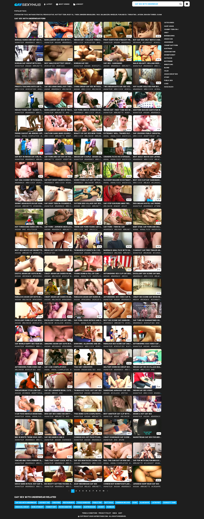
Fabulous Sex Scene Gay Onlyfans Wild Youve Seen (117, 344)
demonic (77, 507)
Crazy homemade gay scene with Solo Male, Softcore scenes (117, 437)
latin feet (156, 502)
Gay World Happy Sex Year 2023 (29, 344)
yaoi (98, 15)
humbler (110, 507)
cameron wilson (123, 502)
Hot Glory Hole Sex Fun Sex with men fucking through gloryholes (147, 87)
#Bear (116, 416)
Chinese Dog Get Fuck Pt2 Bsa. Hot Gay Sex (88, 437)
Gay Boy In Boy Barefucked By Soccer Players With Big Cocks (58, 180)
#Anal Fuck (115, 136)
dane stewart (37, 507)
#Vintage (61, 66)
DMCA (115, 513)
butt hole (109, 502)
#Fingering (37, 276)
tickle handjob (83, 502)
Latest (49, 4)
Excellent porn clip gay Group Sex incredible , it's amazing (58, 320)
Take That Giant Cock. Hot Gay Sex (58, 460)
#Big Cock (40, 42)
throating (132, 15)
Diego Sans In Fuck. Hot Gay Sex (29, 484)
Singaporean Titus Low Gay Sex (29, 390)
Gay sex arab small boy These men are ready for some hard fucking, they (58, 87)
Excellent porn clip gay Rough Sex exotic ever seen (29, 320)
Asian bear (168, 42)
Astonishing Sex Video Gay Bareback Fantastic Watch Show (117, 297)
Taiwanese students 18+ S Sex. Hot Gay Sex (88, 250)
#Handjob (158, 393)
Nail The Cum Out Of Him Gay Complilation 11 (117, 460)
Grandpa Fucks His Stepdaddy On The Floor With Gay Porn (117, 157)
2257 (120, 513)
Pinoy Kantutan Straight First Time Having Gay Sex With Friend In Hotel (117, 40)
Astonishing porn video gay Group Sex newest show (29, 367)
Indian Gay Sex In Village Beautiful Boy (147, 367)
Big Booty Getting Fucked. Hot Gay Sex (58, 484)
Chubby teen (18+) (171, 29)
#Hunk (121, 440)
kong (135, 502)
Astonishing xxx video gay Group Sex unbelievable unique (147, 344)
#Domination (156, 300)
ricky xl (70, 15)
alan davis (144, 502)
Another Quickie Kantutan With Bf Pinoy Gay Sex (147, 110)
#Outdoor (32, 229)
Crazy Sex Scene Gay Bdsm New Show (147, 297)
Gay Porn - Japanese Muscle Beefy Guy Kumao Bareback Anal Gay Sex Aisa (58, 227)
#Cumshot (147, 42)
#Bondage (26, 276)
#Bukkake (137, 42)
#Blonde (118, 229)
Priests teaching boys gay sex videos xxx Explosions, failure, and (29, 87)
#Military (42, 89)
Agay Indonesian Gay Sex (85, 484)
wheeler (113, 15)
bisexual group (22, 507)
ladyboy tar (44, 502)
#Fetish (124, 393)
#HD (98, 42)
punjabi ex (122, 15)
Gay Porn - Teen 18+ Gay (114, 227)
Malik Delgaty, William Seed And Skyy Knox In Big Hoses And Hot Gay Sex (147, 63)
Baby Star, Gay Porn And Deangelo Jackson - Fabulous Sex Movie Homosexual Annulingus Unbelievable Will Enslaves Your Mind (147, 227)
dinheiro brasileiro (88, 15)
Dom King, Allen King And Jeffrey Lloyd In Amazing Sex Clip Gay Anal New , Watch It (88, 344)
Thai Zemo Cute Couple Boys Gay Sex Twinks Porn (88, 414)
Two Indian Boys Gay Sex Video (117, 87)
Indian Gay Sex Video (142, 390)
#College (59, 323)
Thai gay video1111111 (83, 367)
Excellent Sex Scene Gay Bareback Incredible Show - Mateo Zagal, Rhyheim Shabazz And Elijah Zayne (147, 273)
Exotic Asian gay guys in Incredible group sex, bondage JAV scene (29, 273)
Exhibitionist (169, 55)
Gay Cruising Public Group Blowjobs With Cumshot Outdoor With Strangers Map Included (147, 133)
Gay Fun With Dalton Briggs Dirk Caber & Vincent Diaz (147, 460)
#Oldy (124, 206)
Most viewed (64, 4)
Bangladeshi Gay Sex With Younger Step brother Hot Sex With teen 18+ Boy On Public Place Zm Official (58, 40)
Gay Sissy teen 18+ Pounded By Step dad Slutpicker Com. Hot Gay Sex (58, 203)
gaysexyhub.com (101, 516)
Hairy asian (169, 26)
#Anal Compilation (30, 136)
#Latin (129, 346)
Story (166, 77)
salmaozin (105, 15)
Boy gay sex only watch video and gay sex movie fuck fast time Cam (147, 40)
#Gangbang (71, 183)
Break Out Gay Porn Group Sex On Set (58, 250)
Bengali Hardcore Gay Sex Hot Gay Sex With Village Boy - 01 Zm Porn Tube (29, 40)
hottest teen (60, 15)
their (76, 15)
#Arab (47, 89)
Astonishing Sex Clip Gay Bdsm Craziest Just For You (117, 273)
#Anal (17, 136)
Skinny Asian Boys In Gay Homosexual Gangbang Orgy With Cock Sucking (29, 203)
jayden (140, 15)
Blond (166, 68)
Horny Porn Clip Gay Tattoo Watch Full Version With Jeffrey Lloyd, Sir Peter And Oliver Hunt (88, 180)
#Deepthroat (131, 113)
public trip (97, 502)
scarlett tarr (169, 502)
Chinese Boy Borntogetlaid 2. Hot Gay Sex (117, 484)
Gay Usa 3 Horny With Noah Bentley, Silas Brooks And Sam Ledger (29, 180)
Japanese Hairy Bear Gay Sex (146, 484)
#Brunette (37, 66)
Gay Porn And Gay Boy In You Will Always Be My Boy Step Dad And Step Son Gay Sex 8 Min (58, 157)
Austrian (168, 48)
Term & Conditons (89, 513)
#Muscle (93, 229)
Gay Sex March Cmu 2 (54, 437)
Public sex (168, 80)
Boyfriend (168, 61)
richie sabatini (65, 507)
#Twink (157, 206)
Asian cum (168, 39)
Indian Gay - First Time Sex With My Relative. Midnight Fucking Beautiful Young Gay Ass (117, 110)
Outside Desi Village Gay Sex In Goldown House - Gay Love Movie (88, 203)
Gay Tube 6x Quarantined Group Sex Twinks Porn (147, 320)
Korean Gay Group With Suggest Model (29, 63)
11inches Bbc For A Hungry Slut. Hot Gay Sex (29, 460)
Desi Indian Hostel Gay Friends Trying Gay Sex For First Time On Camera (147, 203)
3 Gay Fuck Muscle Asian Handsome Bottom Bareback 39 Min (29, 414)
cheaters (56, 502)
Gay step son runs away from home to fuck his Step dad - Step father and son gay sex (117, 203)
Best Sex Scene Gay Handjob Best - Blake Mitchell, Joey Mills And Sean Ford (117, 320)
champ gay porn (171, 45)
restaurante (68, 502)
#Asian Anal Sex (88, 370)
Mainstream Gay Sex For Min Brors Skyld (147, 437)
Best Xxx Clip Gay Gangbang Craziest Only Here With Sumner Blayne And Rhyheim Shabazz (147, 180)
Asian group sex (171, 74)
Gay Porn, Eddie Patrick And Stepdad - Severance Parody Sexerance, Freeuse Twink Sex (88, 320)
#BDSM (125, 276)
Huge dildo (168, 87)
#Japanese (66, 440)
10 (103, 491)
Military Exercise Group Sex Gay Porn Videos (117, 367)
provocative (48, 15)
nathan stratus (35, 15)
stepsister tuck (21, 15)
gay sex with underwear (26, 502)
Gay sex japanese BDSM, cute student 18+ (58, 390)
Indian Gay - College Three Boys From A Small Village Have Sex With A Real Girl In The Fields (88, 40)
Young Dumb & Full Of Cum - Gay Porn (88, 273)
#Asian (58, 42)
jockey (101, 507)
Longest (79, 4)
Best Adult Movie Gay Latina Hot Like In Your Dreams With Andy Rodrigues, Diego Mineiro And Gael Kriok (147, 157)
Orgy (166, 33)
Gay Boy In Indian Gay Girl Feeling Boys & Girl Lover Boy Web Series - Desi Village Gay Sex (29, 157)
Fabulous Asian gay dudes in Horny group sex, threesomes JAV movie (88, 297)
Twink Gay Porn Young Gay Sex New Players (88, 227)
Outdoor (168, 58)
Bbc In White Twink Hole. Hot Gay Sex (29, 437)
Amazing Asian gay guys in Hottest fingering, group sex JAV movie (58, 344)
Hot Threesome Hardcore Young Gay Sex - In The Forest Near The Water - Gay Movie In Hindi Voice (29, 227)
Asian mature (169, 52)
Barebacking (169, 36)
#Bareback (30, 42)
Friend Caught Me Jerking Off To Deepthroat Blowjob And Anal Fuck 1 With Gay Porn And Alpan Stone (29, 133)
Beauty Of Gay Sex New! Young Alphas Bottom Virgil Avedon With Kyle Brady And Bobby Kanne (88, 133)
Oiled (166, 71)
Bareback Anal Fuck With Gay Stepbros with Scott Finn (117, 250)
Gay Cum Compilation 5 (55, 367)
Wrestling (168, 64)
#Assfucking (127, 136)
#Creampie (159, 89)
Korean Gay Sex (81, 63)
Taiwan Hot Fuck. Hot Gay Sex (88, 390)
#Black (98, 113)
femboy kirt (51, 507)
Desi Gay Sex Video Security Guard (58, 414)
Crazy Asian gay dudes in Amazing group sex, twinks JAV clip (58, 297)
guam (159, 15)
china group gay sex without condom (88, 87)
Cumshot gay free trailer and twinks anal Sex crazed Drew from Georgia (147, 250)
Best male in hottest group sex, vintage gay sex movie (58, 63)
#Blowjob (66, 89)
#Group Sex (90, 42)
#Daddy (58, 159)
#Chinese (26, 393)
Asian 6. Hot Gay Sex (142, 414)
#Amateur (19, 42)
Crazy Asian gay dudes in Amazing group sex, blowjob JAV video (58, 273)
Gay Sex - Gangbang (112, 63)
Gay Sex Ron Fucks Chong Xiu (87, 460)
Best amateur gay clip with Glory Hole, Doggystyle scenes (117, 414)
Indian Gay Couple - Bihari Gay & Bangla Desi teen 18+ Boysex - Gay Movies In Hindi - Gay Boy (88, 157)
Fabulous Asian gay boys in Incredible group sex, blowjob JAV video (29, 297)
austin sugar (89, 507)
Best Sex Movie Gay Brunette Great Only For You (29, 250)
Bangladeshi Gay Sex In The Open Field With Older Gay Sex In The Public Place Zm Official (58, 110)
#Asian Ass (102, 370)
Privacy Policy (105, 513)
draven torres (150, 15)
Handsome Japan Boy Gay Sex (116, 390)
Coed (166, 84)
